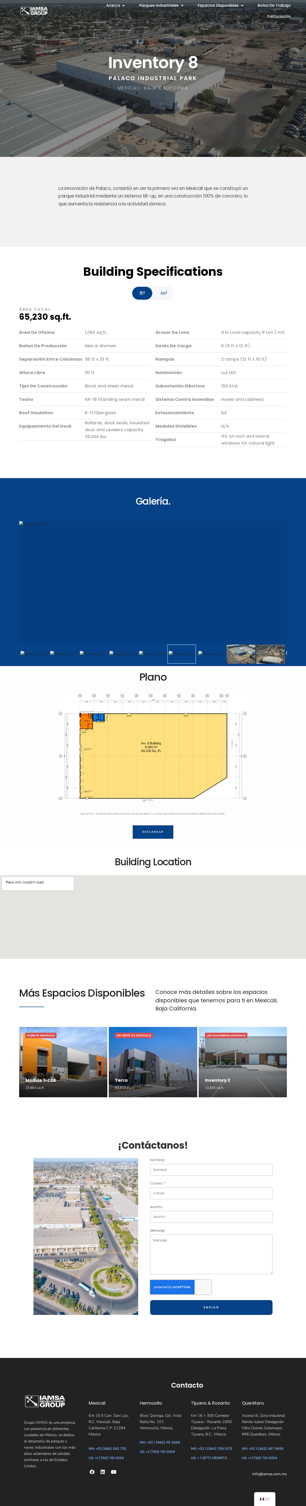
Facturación (279, 16)
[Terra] (153, 1062)
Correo (157, 1183)
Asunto (156, 1207)
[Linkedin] (103, 1472)
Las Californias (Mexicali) (226, 1035)
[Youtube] (113, 1472)
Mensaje (157, 1231)
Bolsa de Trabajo (274, 5)
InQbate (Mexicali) (41, 1035)
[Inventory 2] (243, 1062)
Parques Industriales (159, 5)
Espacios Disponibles (218, 5)
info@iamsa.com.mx (269, 1474)
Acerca (113, 5)
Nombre (157, 1160)
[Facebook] (92, 1472)
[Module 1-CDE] (63, 1062)
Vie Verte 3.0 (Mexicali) (134, 1035)
